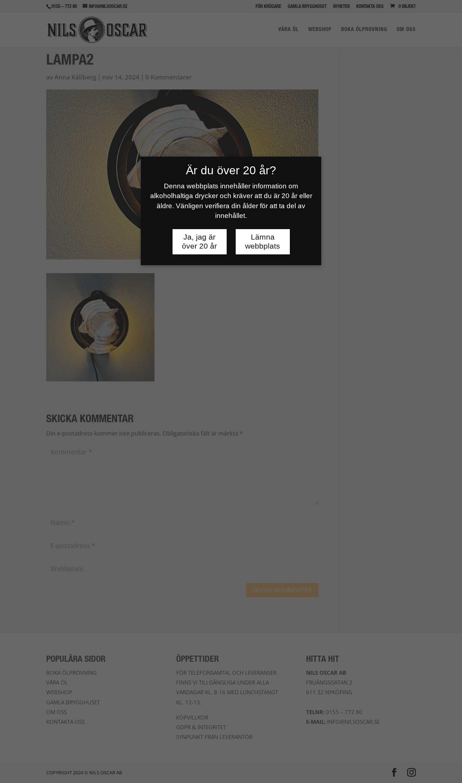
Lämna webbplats (262, 241)
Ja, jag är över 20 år (199, 241)
